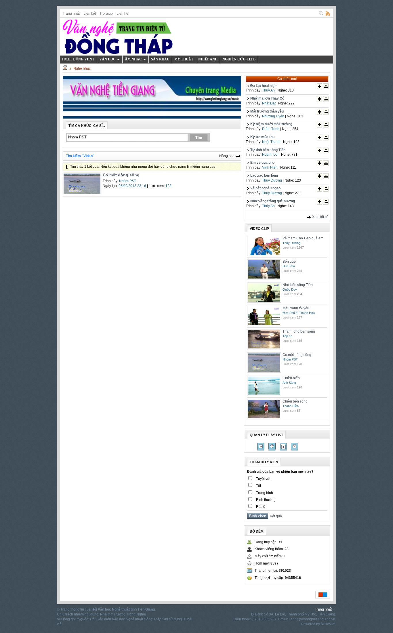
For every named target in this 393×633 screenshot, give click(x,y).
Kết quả (275, 516)
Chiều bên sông (295, 401)
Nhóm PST (127, 181)
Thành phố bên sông (299, 331)
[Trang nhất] (65, 68)
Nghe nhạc (82, 68)
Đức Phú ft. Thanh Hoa (299, 312)
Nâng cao (227, 156)
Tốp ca (287, 336)
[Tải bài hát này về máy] (326, 86)
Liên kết (89, 14)
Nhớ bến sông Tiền (298, 285)
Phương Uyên (273, 116)
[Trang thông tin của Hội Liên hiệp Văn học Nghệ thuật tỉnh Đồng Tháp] (118, 36)
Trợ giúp (106, 14)
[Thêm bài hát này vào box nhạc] (319, 86)
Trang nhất (71, 14)
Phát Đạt (269, 103)
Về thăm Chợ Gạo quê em (303, 238)
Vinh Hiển (270, 167)
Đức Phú (289, 266)
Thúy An (268, 90)
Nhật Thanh (271, 142)
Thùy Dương (272, 180)
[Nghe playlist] (283, 447)
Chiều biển (291, 378)
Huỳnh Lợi (270, 154)
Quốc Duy (290, 289)
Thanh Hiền (291, 406)
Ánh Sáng (289, 382)
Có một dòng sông (121, 175)
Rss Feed (328, 13)
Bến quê (289, 262)
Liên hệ (122, 14)
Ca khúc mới (287, 79)
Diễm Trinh (270, 129)
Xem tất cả (320, 217)
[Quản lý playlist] (272, 447)
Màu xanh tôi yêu (296, 308)
